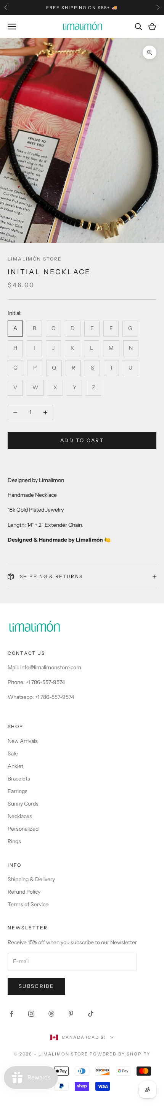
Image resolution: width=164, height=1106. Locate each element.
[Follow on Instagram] (31, 1014)
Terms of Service (28, 904)
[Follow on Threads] (51, 1014)
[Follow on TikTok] (91, 1014)
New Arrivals (23, 741)
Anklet (15, 766)
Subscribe (36, 986)
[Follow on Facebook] (11, 1014)
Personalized (23, 828)
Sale (13, 753)
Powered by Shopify (120, 1054)
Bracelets (19, 778)
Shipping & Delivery (31, 879)
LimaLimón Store (35, 259)
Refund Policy (24, 891)
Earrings (17, 791)
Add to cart (82, 440)
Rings (14, 841)
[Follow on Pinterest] (71, 1014)
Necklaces (20, 816)
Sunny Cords (23, 803)
